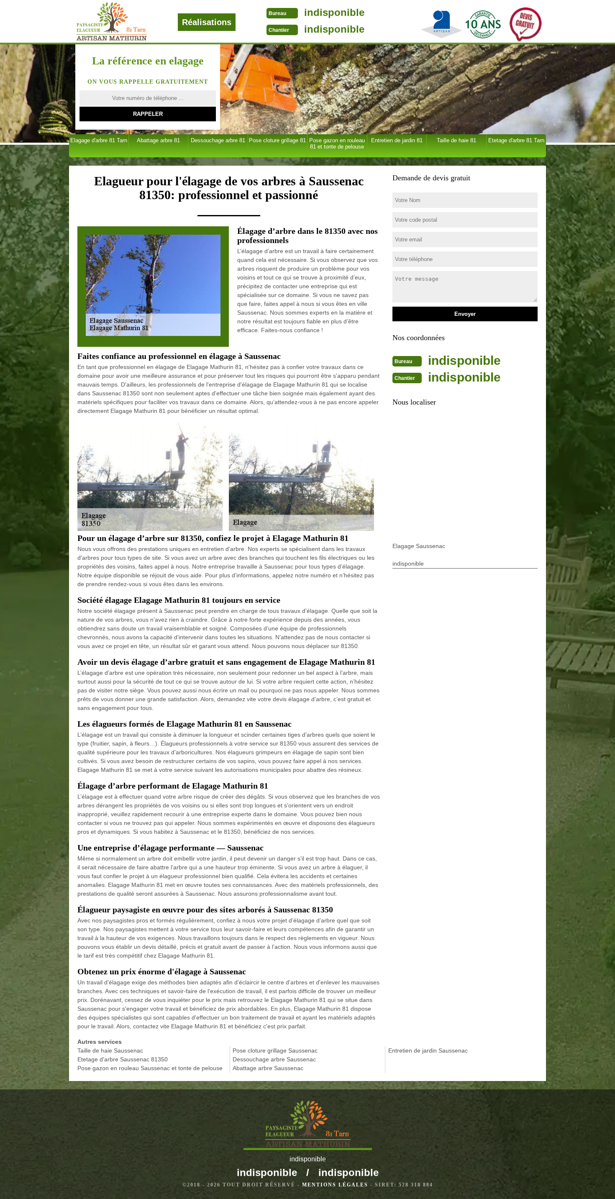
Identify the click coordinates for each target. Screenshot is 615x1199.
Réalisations (206, 22)
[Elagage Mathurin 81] (139, 21)
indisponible (334, 12)
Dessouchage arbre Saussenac (274, 1059)
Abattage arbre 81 (158, 140)
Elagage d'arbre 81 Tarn (98, 140)
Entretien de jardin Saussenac (428, 1050)
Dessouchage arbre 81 (218, 140)
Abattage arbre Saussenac (268, 1068)
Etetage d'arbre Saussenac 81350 (122, 1059)
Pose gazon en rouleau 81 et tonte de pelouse (337, 143)
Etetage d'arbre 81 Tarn (516, 140)
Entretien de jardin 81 (397, 140)
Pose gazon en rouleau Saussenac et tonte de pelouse (150, 1068)
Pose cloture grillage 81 (277, 140)
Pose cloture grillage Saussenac (275, 1050)
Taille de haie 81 (456, 140)
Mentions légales (335, 1185)
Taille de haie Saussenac (110, 1050)
